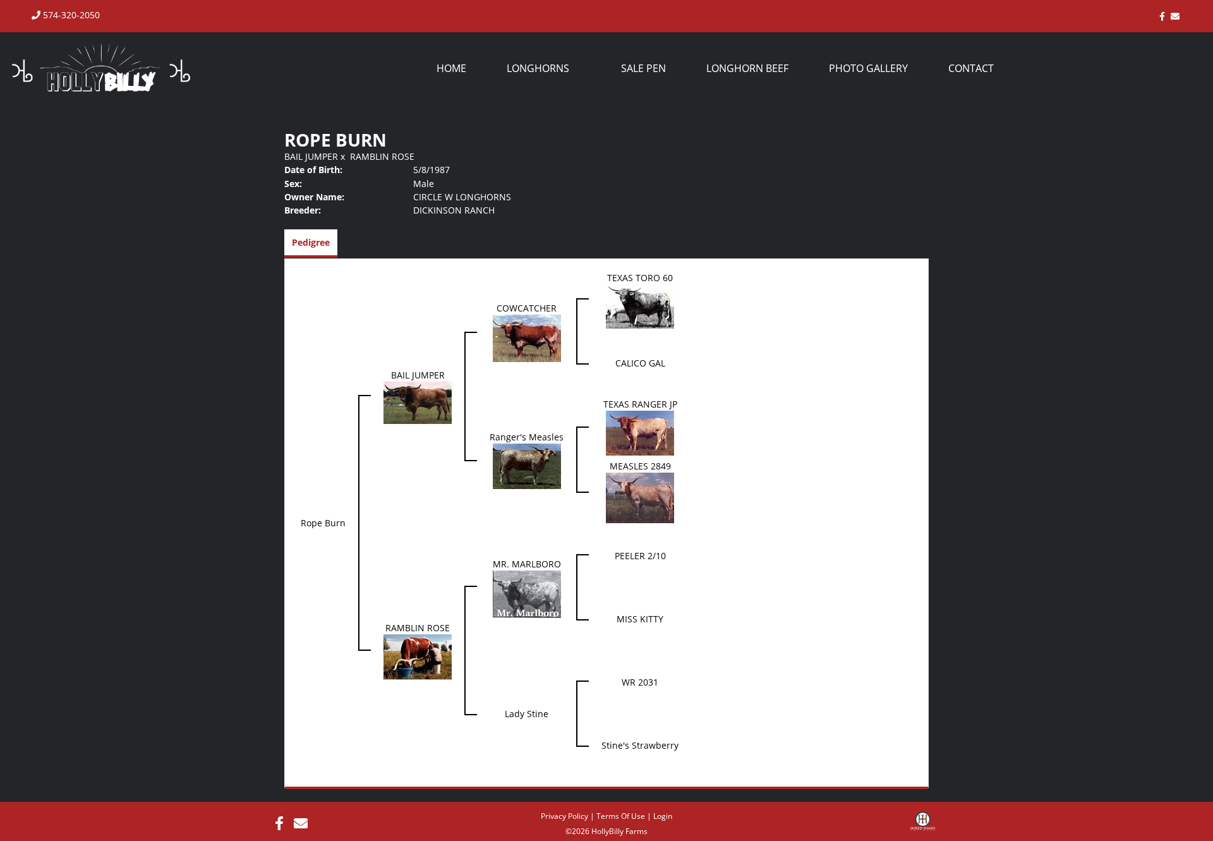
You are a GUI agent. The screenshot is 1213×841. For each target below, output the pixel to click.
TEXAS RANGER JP (640, 404)
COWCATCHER (527, 308)
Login (662, 816)
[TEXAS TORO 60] (640, 305)
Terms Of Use (620, 816)
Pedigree (311, 242)
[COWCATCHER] (527, 337)
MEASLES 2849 (640, 466)
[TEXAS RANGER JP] (640, 432)
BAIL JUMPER (311, 156)
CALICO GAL (640, 363)
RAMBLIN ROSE (382, 156)
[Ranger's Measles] (527, 465)
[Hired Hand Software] (922, 826)
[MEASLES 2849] (640, 497)
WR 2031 (640, 682)
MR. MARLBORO (527, 564)
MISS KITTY (640, 619)
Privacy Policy (564, 816)
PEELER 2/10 (640, 556)
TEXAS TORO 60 (640, 278)
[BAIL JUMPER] (417, 402)
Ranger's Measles (527, 437)
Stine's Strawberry (640, 745)
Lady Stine (526, 714)
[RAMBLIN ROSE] (417, 656)
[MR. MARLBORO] (527, 593)
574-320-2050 (70, 15)
